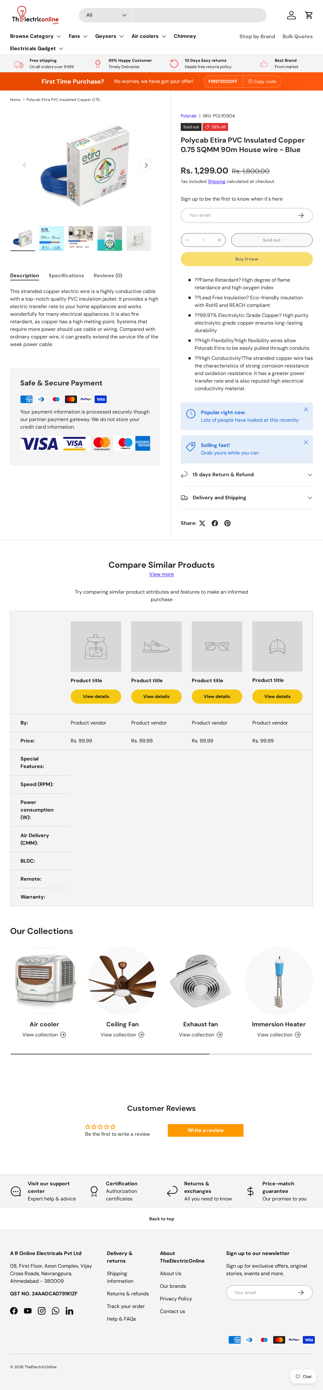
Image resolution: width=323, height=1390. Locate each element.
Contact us (172, 1311)
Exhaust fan (200, 1024)
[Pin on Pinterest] (227, 523)
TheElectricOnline (40, 1366)
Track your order (126, 1306)
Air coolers (145, 36)
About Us (170, 1273)
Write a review (206, 1130)
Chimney (185, 36)
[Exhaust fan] (200, 981)
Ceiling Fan (122, 1024)
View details (96, 696)
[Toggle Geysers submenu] (121, 36)
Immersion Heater (279, 1024)
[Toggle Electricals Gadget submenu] (61, 48)
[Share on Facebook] (214, 523)
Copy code (265, 81)
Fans (74, 36)
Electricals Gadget (33, 48)
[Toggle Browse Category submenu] (58, 36)
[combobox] (173, 15)
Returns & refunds (128, 1293)
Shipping (217, 181)
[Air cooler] (44, 981)
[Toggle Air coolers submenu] (163, 36)
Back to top (161, 1219)
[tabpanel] (85, 320)
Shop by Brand (257, 36)
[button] (309, 15)
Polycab (189, 116)
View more (161, 574)
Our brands (173, 1286)
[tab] (24, 275)
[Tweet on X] (202, 523)
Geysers (105, 36)
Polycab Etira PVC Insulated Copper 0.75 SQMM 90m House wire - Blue (64, 99)
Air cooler (44, 1024)
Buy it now (246, 259)
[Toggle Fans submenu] (85, 36)
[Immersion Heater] (279, 981)
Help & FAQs (121, 1319)
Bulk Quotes (298, 36)
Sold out (272, 240)
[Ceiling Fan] (122, 981)
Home (15, 99)
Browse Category (32, 36)
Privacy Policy (176, 1298)
